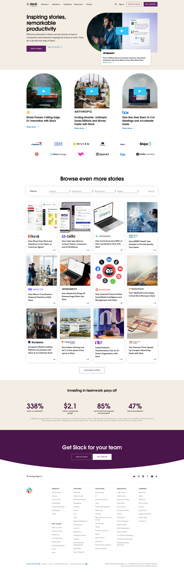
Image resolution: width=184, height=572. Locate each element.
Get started (150, 4)
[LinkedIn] (134, 476)
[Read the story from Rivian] (81, 144)
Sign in (121, 4)
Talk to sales (134, 4)
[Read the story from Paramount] (102, 144)
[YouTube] (152, 476)
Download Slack (32, 564)
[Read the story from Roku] (122, 144)
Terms (51, 564)
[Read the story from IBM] (58, 144)
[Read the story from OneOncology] (58, 154)
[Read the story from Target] (37, 154)
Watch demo (36, 49)
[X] (148, 476)
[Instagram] (139, 476)
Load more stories (92, 370)
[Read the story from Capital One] (36, 144)
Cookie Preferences (61, 564)
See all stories (54, 47)
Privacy (44, 564)
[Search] (116, 4)
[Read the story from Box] (123, 154)
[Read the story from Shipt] (145, 144)
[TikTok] (156, 476)
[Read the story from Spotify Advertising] (145, 154)
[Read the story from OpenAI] (102, 155)
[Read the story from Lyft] (81, 154)
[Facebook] (143, 476)
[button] (60, 191)
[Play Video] (122, 30)
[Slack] (32, 4)
